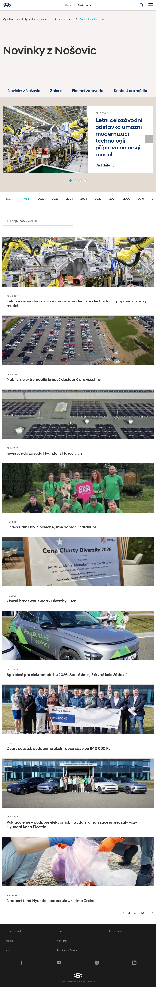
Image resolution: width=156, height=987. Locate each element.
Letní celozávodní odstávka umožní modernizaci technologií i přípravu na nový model (119, 137)
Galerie (56, 90)
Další (151, 913)
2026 (41, 198)
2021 (112, 198)
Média (9, 940)
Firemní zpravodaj (88, 90)
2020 (126, 198)
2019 (141, 198)
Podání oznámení (67, 950)
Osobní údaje (115, 930)
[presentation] (7, 139)
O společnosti (64, 19)
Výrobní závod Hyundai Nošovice (26, 19)
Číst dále (103, 165)
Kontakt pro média (130, 90)
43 (142, 913)
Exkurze (61, 930)
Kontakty (62, 940)
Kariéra (10, 950)
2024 (69, 198)
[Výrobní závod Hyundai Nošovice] (78, 975)
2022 (98, 198)
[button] (70, 180)
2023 (83, 198)
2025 (55, 198)
